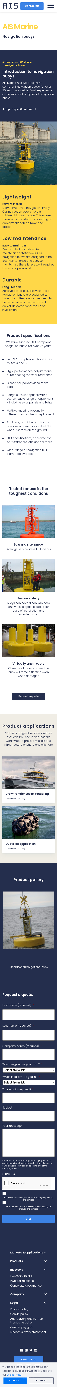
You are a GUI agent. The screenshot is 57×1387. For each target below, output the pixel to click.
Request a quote (28, 696)
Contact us (32, 6)
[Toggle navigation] (50, 6)
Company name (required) (22, 1046)
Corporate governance (26, 1286)
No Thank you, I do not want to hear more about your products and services (28, 1208)
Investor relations (22, 1281)
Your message (12, 1126)
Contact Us (28, 1359)
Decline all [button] (41, 1380)
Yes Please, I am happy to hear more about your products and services (28, 1199)
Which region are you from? (22, 1064)
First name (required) (18, 1005)
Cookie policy (19, 1314)
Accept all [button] (15, 1380)
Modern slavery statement (28, 1332)
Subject (7, 1107)
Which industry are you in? (21, 1077)
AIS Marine (25, 62)
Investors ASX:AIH (21, 1276)
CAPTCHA (8, 1174)
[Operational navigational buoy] (28, 920)
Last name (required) (18, 1025)
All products (9, 62)
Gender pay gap (21, 1327)
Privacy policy (19, 1309)
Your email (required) (17, 1089)
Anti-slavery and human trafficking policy (26, 1320)
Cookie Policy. (14, 1374)
